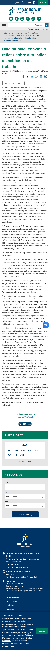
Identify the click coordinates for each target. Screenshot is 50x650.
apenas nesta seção (39, 29)
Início (8, 33)
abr (29, 450)
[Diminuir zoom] (23, 2)
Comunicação (24, 33)
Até (6, 501)
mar (23, 450)
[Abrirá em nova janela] (11, 19)
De (6, 492)
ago (22, 455)
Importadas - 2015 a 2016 (25, 36)
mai (36, 450)
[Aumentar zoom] (17, 2)
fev (16, 450)
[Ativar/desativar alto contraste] (34, 2)
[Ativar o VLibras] (29, 2)
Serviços (10, 609)
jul (15, 455)
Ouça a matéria (15, 83)
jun (9, 455)
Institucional (12, 601)
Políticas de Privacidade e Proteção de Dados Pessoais (18, 638)
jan (9, 450)
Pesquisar (23, 515)
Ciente (42, 631)
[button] (43, 2)
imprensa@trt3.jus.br (25, 417)
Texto (8, 483)
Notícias (15, 33)
